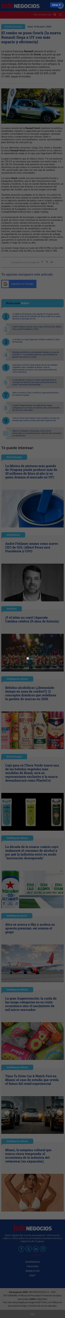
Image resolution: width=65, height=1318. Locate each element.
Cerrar (55, 5)
